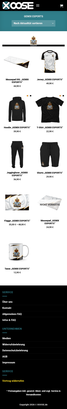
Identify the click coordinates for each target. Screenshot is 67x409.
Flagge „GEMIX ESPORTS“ (17, 220)
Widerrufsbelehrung (13, 344)
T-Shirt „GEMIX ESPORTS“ (50, 127)
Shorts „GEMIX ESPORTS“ (50, 173)
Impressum (8, 362)
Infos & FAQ (9, 320)
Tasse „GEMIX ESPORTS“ (17, 268)
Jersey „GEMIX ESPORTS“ (50, 79)
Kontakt (6, 307)
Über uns (7, 301)
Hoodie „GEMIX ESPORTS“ (17, 127)
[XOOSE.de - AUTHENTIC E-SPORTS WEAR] (18, 5)
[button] (38, 5)
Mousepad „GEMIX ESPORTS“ (50, 222)
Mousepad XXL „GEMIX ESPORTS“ (17, 81)
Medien (6, 338)
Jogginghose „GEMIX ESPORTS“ (17, 174)
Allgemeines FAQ (12, 314)
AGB (4, 356)
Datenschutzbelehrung (15, 350)
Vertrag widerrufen (13, 380)
